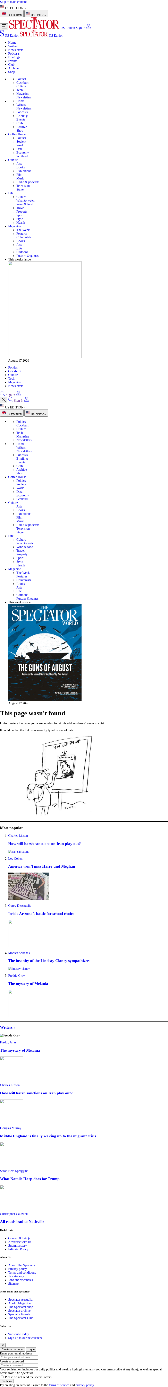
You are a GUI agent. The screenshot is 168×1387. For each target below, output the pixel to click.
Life (11, 193)
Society (21, 141)
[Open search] (2, 395)
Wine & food (24, 204)
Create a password (12, 1361)
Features (21, 233)
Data (19, 149)
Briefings (14, 57)
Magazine (22, 93)
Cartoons (22, 252)
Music (20, 178)
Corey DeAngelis (19, 905)
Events (12, 61)
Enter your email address (16, 1353)
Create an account (12, 1349)
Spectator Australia (20, 1299)
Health (20, 222)
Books (20, 167)
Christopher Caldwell (14, 1214)
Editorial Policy (18, 1249)
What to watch (25, 200)
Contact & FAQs (19, 1238)
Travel (20, 208)
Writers (12, 46)
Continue (7, 1381)
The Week (23, 230)
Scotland (22, 156)
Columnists (23, 237)
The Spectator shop (20, 1307)
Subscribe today (18, 1334)
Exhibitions (23, 171)
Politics (21, 79)
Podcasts (13, 53)
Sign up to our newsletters (25, 1338)
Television (23, 185)
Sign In (80, 27)
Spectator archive (19, 1310)
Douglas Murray (10, 1128)
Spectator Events (19, 1314)
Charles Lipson (18, 835)
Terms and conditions (22, 1272)
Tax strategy (16, 1276)
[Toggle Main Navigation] (4, 26)
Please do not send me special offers (28, 1377)
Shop (11, 72)
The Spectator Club (20, 1318)
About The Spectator (21, 1265)
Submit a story (17, 1245)
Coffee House (17, 134)
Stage (20, 189)
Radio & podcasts (27, 182)
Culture (21, 86)
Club (11, 64)
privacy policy (85, 1385)
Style (19, 219)
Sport (19, 215)
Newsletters (15, 50)
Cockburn (22, 82)
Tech (19, 90)
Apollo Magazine (19, 1303)
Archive (13, 68)
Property (21, 211)
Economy (22, 152)
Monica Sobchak (19, 953)
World (20, 145)
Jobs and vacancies (20, 1280)
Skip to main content (13, 1)
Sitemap (13, 1283)
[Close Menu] (3, 400)
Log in (31, 1349)
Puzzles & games (27, 255)
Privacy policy (17, 1269)
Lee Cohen (15, 858)
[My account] (88, 27)
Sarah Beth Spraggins (14, 1171)
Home (12, 42)
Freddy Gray (16, 975)
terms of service (59, 1385)
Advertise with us (19, 1242)
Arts (19, 163)
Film (19, 174)
